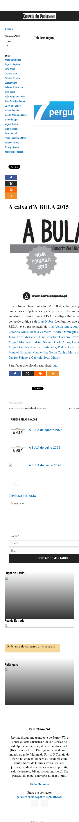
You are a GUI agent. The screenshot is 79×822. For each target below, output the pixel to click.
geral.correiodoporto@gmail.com (39, 796)
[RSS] (44, 803)
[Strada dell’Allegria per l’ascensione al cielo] (14, 631)
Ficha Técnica (39, 784)
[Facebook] (34, 803)
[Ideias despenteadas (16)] (39, 711)
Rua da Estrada (14, 620)
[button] (72, 16)
